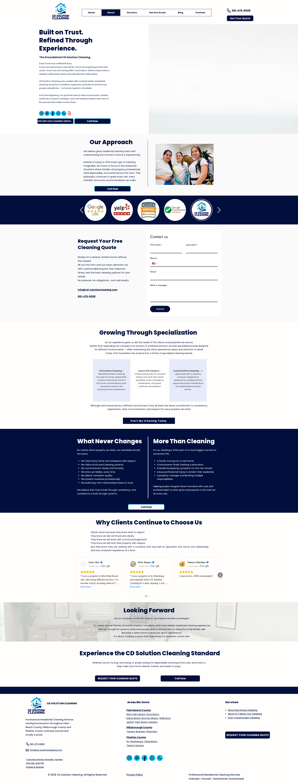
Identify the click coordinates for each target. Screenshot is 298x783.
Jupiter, (130, 722)
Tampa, (130, 731)
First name (156, 244)
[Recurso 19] (47, 113)
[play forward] (218, 210)
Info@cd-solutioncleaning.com (97, 289)
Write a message (158, 285)
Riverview (152, 731)
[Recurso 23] (41, 113)
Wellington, (165, 718)
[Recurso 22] (52, 113)
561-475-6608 (241, 10)
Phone (154, 258)
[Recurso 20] (63, 113)
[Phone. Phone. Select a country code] (155, 263)
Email (153, 271)
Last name (192, 244)
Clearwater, (151, 741)
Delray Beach (133, 718)
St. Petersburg (134, 741)
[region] (111, 380)
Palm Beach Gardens (146, 722)
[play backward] (81, 210)
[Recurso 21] (58, 113)
